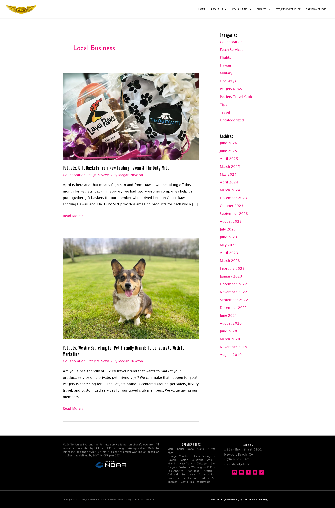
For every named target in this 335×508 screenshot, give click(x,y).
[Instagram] (261, 472)
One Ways (228, 81)
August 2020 (231, 323)
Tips (223, 104)
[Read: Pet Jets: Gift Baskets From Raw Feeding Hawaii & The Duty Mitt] (131, 116)
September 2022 (234, 300)
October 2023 (231, 206)
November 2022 (233, 292)
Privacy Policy (124, 499)
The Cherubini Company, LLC (257, 499)
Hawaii (225, 65)
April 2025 (229, 159)
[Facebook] (234, 472)
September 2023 (234, 213)
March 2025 (230, 166)
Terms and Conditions (144, 499)
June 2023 (228, 237)
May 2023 (228, 245)
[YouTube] (241, 472)
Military (226, 73)
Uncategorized (232, 120)
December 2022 (233, 284)
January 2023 (231, 276)
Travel (225, 112)
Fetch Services (231, 50)
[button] (225, 9)
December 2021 (233, 308)
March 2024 (230, 190)
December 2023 (233, 198)
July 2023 (228, 229)
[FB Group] (255, 472)
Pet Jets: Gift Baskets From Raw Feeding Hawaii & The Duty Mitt (116, 168)
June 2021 (228, 315)
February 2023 (232, 268)
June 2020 (228, 331)
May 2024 (228, 174)
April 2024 (229, 182)
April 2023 (229, 253)
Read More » (73, 216)
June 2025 (228, 151)
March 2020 (230, 339)
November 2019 (233, 347)
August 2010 (231, 355)
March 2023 (230, 261)
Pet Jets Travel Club (236, 97)
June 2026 (228, 143)
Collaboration (74, 175)
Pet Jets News (99, 175)
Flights (225, 57)
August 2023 (231, 221)
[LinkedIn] (248, 472)
